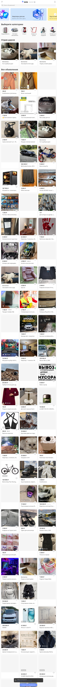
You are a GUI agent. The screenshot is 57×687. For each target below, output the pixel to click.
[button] (16, 60)
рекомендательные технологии (24, 680)
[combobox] (28, 5)
